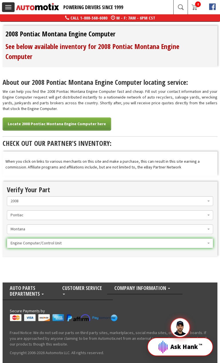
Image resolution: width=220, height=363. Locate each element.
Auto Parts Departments (25, 291)
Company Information (140, 288)
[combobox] (110, 201)
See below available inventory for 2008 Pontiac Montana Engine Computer (92, 51)
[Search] (180, 7)
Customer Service (82, 288)
